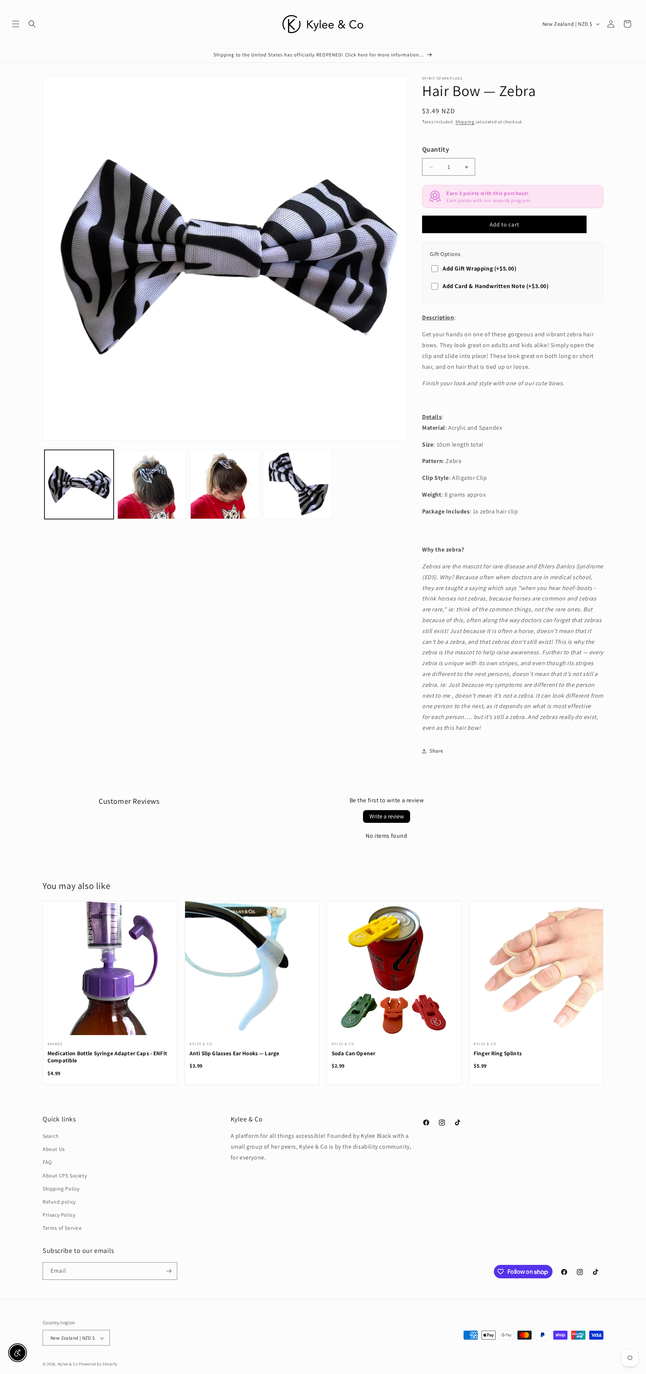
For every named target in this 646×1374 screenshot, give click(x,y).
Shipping (464, 121)
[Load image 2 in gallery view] (152, 484)
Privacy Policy (59, 1214)
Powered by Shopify (98, 1364)
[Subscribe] (168, 1271)
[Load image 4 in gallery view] (297, 484)
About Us (54, 1149)
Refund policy (59, 1201)
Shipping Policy (61, 1188)
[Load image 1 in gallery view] (79, 484)
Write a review (386, 816)
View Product (110, 972)
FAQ (47, 1162)
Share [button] (436, 750)
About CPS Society (65, 1175)
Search (51, 1136)
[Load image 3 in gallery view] (224, 484)
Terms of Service (62, 1228)
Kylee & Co (68, 1364)
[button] (15, 24)
